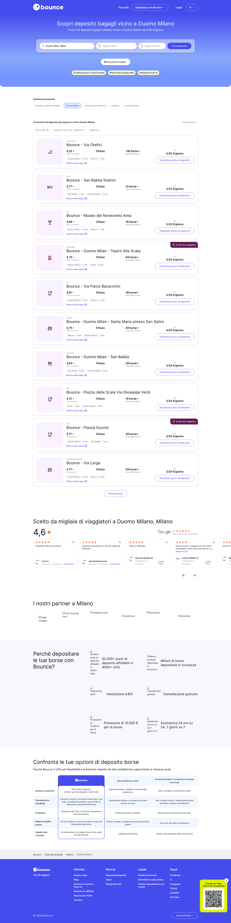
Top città (123, 7)
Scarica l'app (80, 875)
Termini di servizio (147, 875)
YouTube (174, 897)
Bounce (37, 854)
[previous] (183, 575)
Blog (76, 879)
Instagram (175, 884)
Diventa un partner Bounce (83, 885)
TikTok (173, 888)
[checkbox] (48, 105)
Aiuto (109, 879)
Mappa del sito (113, 884)
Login (179, 7)
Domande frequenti (116, 875)
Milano (70, 854)
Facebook (175, 875)
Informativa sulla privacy (150, 879)
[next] (194, 575)
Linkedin (174, 892)
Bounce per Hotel (83, 895)
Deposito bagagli (54, 854)
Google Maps (69, 564)
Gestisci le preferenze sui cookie (151, 885)
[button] (179, 46)
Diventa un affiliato (84, 891)
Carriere (78, 900)
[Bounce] (48, 7)
